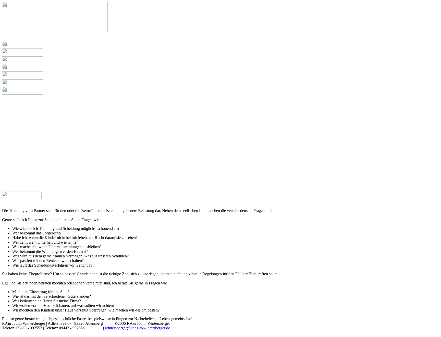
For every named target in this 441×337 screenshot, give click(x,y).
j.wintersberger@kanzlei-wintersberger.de (136, 328)
